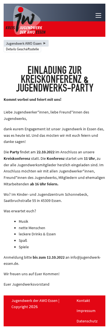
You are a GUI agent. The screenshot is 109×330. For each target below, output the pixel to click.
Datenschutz (87, 321)
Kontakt (83, 300)
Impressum (86, 310)
